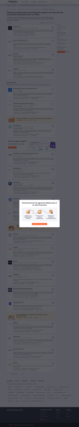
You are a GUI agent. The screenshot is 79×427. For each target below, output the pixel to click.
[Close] (58, 201)
